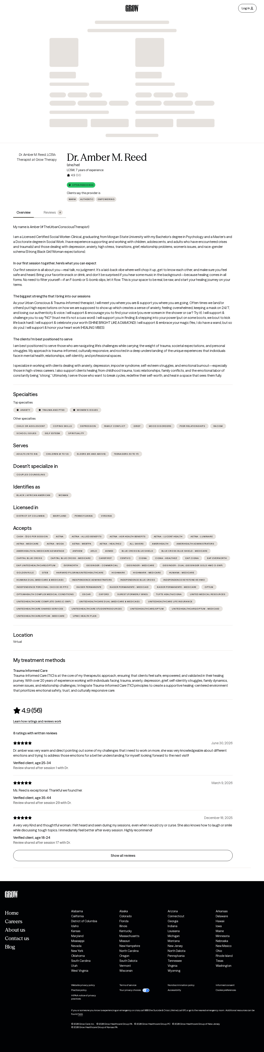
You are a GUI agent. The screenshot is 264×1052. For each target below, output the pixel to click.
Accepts (22, 528)
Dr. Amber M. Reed (107, 157)
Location (23, 635)
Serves (20, 445)
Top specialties (23, 402)
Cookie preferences (226, 990)
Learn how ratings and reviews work (37, 721)
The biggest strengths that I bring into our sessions (51, 296)
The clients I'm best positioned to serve (42, 339)
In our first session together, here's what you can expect (54, 263)
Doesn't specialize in (35, 466)
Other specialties (24, 418)
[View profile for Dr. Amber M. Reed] (36, 175)
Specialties (25, 394)
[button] (81, 185)
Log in (246, 8)
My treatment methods (39, 660)
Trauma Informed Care (30, 671)
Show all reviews (123, 855)
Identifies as (26, 487)
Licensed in (25, 507)
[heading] (27, 710)
